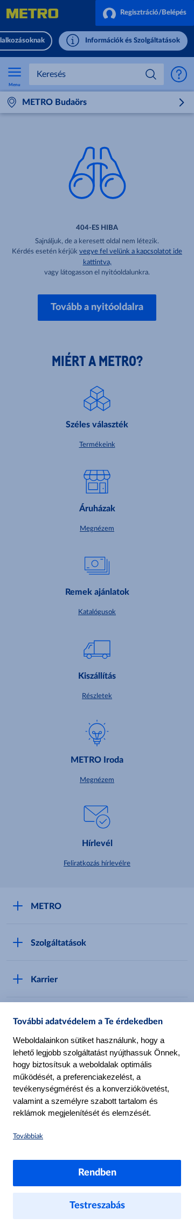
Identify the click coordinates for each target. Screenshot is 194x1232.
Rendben (97, 1173)
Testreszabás (97, 1205)
